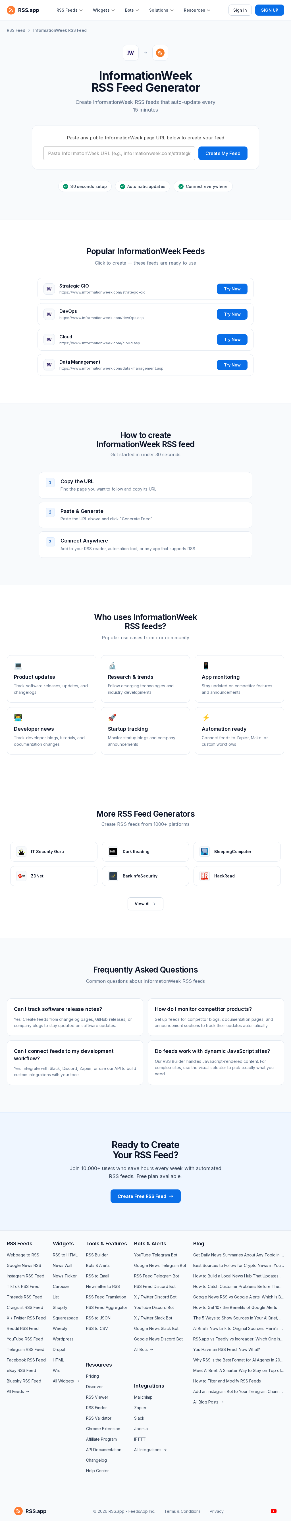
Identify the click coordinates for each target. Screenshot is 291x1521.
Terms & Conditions (182, 1511)
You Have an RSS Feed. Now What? (226, 1349)
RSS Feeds (19, 1243)
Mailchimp (143, 1397)
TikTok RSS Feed (23, 1286)
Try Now (232, 288)
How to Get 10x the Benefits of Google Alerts (235, 1307)
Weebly (60, 1328)
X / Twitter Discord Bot (155, 1296)
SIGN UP (269, 10)
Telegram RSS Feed (25, 1349)
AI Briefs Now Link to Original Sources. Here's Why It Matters (238, 1328)
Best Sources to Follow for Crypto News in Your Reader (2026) (238, 1265)
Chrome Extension (103, 1428)
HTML (58, 1359)
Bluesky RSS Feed (24, 1380)
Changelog (96, 1460)
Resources (99, 1365)
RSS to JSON (98, 1317)
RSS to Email (97, 1275)
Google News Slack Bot (156, 1328)
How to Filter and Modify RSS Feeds (227, 1380)
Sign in (240, 10)
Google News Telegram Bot (160, 1265)
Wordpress (63, 1338)
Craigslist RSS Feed (25, 1307)
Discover (94, 1386)
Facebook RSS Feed (26, 1359)
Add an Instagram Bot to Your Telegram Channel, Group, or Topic (238, 1391)
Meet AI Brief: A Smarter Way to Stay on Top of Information (238, 1370)
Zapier (140, 1407)
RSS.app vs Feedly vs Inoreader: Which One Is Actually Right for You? (238, 1338)
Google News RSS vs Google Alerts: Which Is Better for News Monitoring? (238, 1296)
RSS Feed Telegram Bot (156, 1275)
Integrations (149, 1386)
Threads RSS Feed (24, 1296)
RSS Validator (98, 1418)
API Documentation (103, 1449)
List (56, 1296)
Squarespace (65, 1317)
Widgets (63, 1243)
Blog (198, 1243)
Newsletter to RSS (103, 1286)
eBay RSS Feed (21, 1370)
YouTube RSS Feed (25, 1338)
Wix (56, 1370)
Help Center (97, 1470)
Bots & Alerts (98, 1265)
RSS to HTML (65, 1254)
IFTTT (140, 1439)
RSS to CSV (97, 1328)
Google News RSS (24, 1265)
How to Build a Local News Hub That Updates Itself (238, 1275)
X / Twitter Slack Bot (153, 1317)
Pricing (92, 1376)
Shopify (60, 1307)
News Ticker (65, 1275)
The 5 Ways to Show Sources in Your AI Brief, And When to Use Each (238, 1317)
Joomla (141, 1428)
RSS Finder (96, 1407)
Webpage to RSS (23, 1254)
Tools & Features (106, 1243)
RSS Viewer (97, 1397)
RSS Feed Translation (106, 1296)
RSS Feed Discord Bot (155, 1286)
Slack (139, 1418)
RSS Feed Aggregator (106, 1307)
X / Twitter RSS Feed (26, 1317)
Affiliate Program (101, 1439)
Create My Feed (222, 153)
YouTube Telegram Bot (155, 1254)
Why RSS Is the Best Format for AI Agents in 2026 (238, 1359)
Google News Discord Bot (158, 1338)
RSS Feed (16, 30)
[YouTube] (274, 1511)
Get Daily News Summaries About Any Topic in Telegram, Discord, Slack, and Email (238, 1254)
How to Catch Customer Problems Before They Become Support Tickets (238, 1286)
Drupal (59, 1349)
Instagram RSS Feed (25, 1275)
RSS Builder (97, 1254)
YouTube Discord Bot (154, 1307)
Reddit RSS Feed (23, 1328)
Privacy (217, 1511)
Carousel (61, 1286)
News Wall (62, 1265)
